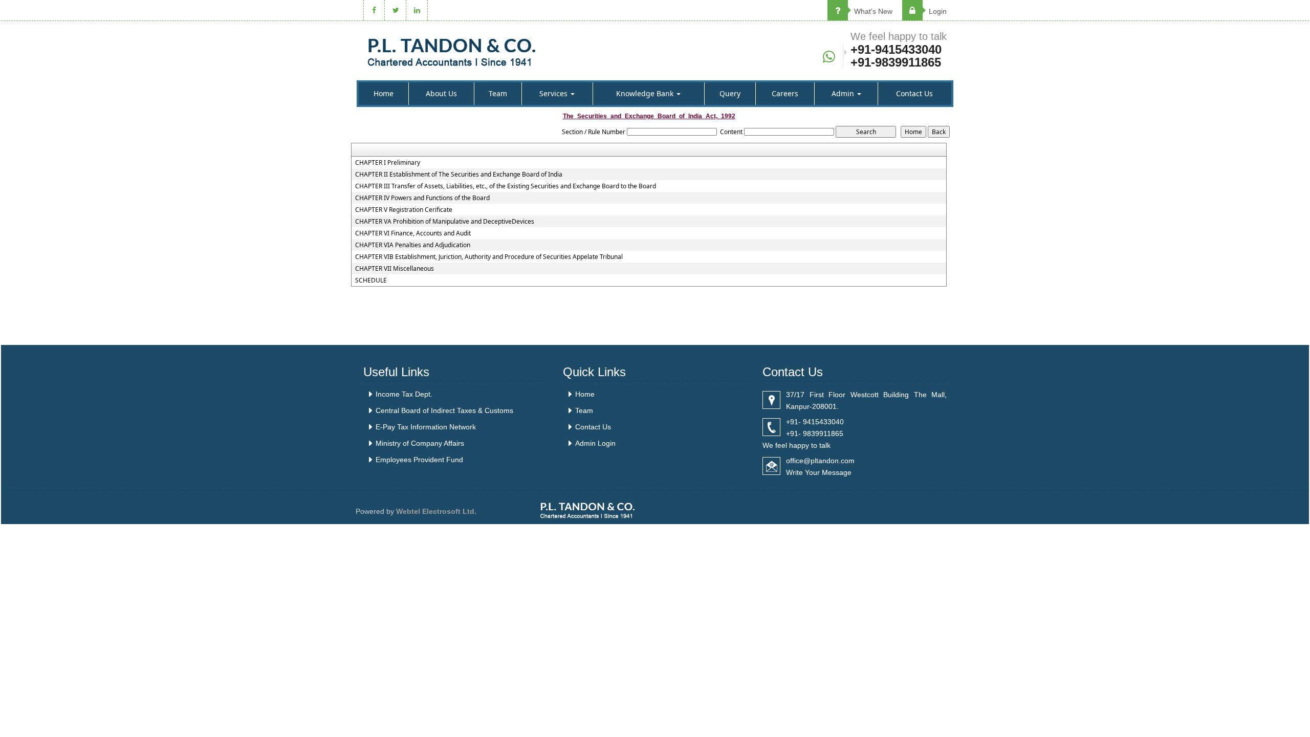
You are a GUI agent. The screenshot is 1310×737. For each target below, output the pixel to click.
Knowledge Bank (645, 93)
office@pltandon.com (820, 461)
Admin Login (595, 443)
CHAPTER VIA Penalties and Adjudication (412, 245)
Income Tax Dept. (404, 394)
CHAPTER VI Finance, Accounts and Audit (413, 233)
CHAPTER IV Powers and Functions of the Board (422, 198)
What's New (872, 11)
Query (729, 93)
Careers (785, 93)
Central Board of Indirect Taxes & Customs (444, 410)
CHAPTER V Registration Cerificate (403, 210)
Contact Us (914, 93)
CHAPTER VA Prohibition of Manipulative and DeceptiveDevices (444, 222)
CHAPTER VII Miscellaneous (394, 269)
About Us (441, 93)
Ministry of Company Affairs (420, 443)
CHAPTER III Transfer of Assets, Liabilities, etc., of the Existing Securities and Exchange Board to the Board (505, 186)
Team (498, 93)
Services (554, 93)
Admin (844, 93)
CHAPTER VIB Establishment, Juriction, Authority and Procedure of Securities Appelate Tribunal (489, 257)
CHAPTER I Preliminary (387, 163)
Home (384, 93)
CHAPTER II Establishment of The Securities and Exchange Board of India (458, 174)
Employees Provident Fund (419, 460)
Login (937, 11)
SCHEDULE (371, 280)
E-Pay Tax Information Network (426, 427)
